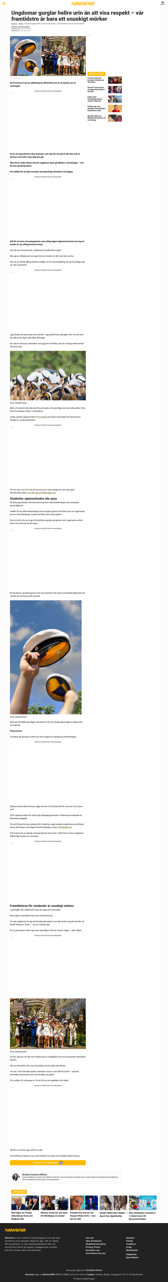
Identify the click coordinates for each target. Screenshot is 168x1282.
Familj (129, 1241)
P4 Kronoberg (41, 417)
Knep (129, 1247)
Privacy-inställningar (84, 1278)
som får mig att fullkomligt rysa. (41, 493)
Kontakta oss (93, 1250)
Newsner (14, 24)
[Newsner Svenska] (83, 3)
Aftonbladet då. (65, 827)
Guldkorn (131, 1244)
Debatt (21, 24)
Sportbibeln (132, 1257)
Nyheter (130, 1238)
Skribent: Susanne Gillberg (20, 27)
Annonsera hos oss (95, 1253)
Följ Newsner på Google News (45, 1162)
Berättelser (132, 1250)
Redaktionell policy (96, 1244)
